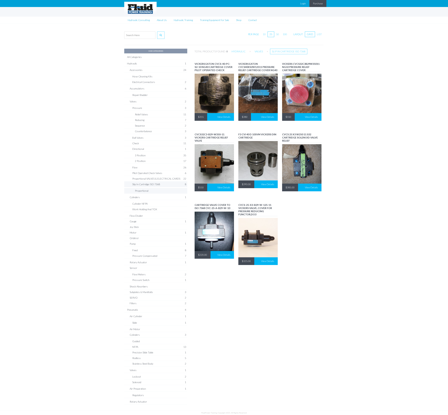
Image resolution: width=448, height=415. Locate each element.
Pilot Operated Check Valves (159, 173)
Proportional (141, 190)
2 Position (160, 160)
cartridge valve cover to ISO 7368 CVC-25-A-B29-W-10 (212, 206)
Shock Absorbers (139, 286)
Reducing (160, 119)
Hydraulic (156, 63)
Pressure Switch (159, 279)
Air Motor (135, 329)
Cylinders (158, 197)
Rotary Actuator (158, 262)
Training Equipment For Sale (214, 20)
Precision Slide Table (159, 352)
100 (285, 34)
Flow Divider (136, 215)
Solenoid (159, 382)
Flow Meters (159, 274)
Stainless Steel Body (159, 363)
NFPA (159, 346)
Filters (158, 303)
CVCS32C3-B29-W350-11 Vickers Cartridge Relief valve (211, 137)
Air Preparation (158, 388)
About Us (162, 20)
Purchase (318, 3)
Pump (158, 243)
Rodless (159, 358)
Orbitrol (134, 238)
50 (277, 34)
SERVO (158, 297)
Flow (159, 167)
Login (303, 3)
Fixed (159, 250)
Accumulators (158, 88)
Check (159, 143)
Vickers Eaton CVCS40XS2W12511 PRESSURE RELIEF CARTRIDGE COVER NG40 (257, 67)
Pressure (159, 107)
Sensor (133, 267)
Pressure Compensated (159, 255)
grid (310, 34)
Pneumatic (156, 309)
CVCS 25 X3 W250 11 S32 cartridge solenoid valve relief (300, 137)
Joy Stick (134, 226)
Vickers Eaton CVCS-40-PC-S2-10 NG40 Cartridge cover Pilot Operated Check (213, 67)
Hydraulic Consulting (139, 20)
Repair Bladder (140, 94)
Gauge (158, 221)
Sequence (160, 125)
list (319, 34)
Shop (238, 20)
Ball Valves (159, 137)
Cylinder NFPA (140, 203)
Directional (159, 148)
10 (264, 34)
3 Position (160, 155)
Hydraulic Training (183, 20)
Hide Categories (155, 51)
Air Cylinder (158, 316)
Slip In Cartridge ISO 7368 (159, 184)
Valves (158, 101)
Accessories (158, 69)
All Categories (134, 56)
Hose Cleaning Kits (142, 76)
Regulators (138, 395)
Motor (158, 232)
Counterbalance (160, 131)
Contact (252, 20)
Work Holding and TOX (144, 209)
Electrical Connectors (159, 82)
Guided (136, 341)
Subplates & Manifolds (158, 292)
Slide (159, 322)
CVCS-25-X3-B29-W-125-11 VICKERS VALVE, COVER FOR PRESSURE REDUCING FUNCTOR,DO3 (255, 209)
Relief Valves (160, 114)
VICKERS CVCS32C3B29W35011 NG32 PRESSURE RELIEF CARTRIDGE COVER (301, 67)
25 (271, 34)
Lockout (159, 376)
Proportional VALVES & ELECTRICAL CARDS (159, 178)
